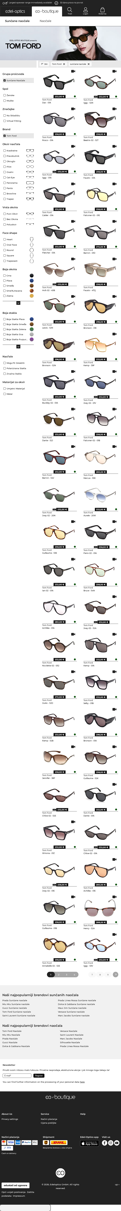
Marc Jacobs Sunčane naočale (73, 1015)
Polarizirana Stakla (16, 368)
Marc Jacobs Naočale (71, 1038)
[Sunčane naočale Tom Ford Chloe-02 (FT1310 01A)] (100, 832)
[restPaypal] (26, 1142)
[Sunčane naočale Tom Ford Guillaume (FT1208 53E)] (59, 532)
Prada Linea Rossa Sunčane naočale (77, 1000)
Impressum (19, 1196)
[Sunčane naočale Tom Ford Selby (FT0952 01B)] (100, 682)
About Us (7, 1114)
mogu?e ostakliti (16, 363)
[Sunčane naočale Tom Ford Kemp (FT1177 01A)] (100, 644)
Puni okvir (12, 214)
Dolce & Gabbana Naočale (16, 1046)
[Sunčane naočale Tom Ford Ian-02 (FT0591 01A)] (59, 569)
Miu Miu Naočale (11, 1035)
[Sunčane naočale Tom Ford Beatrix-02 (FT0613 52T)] (100, 119)
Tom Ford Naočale (11, 1031)
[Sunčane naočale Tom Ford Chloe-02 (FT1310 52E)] (59, 794)
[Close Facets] (18, 64)
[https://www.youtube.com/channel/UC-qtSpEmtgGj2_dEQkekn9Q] (116, 1143)
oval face (12, 244)
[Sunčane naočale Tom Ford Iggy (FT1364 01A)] (59, 156)
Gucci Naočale (9, 1042)
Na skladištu (13, 115)
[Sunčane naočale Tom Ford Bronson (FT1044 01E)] (100, 306)
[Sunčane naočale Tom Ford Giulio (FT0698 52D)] (59, 682)
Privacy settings (10, 1119)
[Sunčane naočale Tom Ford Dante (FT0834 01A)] (100, 794)
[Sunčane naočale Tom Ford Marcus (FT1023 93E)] (100, 456)
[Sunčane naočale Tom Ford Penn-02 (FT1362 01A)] (100, 532)
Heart (9, 239)
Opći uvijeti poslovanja (14, 1192)
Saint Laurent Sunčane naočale (18, 1015)
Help (83, 1114)
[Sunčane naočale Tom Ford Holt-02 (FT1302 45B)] (59, 269)
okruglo (11, 161)
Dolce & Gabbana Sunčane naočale (76, 1004)
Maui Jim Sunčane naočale (72, 1008)
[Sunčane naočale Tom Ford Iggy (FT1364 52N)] (100, 81)
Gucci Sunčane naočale (14, 1008)
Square (10, 255)
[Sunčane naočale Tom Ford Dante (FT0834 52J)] (59, 419)
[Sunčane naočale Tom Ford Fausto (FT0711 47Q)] (100, 269)
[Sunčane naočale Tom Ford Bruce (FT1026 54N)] (100, 569)
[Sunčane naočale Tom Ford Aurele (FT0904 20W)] (100, 494)
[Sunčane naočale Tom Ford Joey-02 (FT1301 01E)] (59, 869)
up (116, 1184)
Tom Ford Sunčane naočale (16, 1011)
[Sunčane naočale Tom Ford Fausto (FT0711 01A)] (100, 156)
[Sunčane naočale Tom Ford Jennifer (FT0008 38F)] (59, 757)
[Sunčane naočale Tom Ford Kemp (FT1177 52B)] (59, 719)
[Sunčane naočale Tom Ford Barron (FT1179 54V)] (59, 456)
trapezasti (12, 261)
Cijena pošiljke (48, 1123)
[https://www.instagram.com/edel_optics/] (110, 1143)
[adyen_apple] (35, 1142)
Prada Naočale (10, 1038)
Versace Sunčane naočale (71, 1011)
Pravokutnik (13, 156)
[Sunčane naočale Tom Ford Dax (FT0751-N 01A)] (59, 81)
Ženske (10, 95)
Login (85, 14)
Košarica (102, 14)
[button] (15, 11)
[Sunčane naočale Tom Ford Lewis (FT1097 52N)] (59, 306)
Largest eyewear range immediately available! (30, 2)
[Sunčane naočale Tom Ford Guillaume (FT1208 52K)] (100, 757)
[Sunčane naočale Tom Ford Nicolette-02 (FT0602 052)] (59, 644)
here (82, 1082)
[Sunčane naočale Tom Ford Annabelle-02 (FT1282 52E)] (59, 944)
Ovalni (10, 172)
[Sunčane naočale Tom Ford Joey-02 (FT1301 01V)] (100, 381)
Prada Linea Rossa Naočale (74, 1046)
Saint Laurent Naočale (71, 1035)
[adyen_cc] (4, 1142)
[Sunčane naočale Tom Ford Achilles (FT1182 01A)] (59, 607)
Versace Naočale (68, 1031)
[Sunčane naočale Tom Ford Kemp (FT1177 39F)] (100, 344)
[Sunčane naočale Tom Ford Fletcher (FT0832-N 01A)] (59, 231)
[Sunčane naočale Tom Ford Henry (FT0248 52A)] (100, 907)
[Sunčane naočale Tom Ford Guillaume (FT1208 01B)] (59, 907)
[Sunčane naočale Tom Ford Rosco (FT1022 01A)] (59, 119)
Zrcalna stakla (14, 373)
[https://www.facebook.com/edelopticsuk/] (104, 1143)
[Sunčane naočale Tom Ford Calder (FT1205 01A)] (59, 194)
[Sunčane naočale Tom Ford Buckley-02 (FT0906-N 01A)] (59, 381)
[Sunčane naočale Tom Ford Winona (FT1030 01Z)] (59, 832)
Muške (10, 100)
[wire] (7, 1148)
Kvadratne (12, 150)
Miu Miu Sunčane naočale (15, 1004)
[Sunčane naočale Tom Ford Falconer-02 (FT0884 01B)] (100, 419)
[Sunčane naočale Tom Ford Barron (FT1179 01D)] (100, 231)
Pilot (9, 166)
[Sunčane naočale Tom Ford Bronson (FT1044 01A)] (100, 719)
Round (10, 250)
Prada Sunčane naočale (14, 1000)
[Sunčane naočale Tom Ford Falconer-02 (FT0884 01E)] (100, 194)
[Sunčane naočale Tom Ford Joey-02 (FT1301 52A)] (100, 607)
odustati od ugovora (15, 1185)
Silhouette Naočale (70, 1042)
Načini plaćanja (49, 1119)
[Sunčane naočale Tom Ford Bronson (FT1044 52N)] (59, 344)
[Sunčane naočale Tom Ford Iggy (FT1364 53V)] (100, 944)
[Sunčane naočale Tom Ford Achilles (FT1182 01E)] (100, 869)
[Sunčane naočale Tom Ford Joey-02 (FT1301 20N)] (59, 494)
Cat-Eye (11, 177)
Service (45, 1114)
